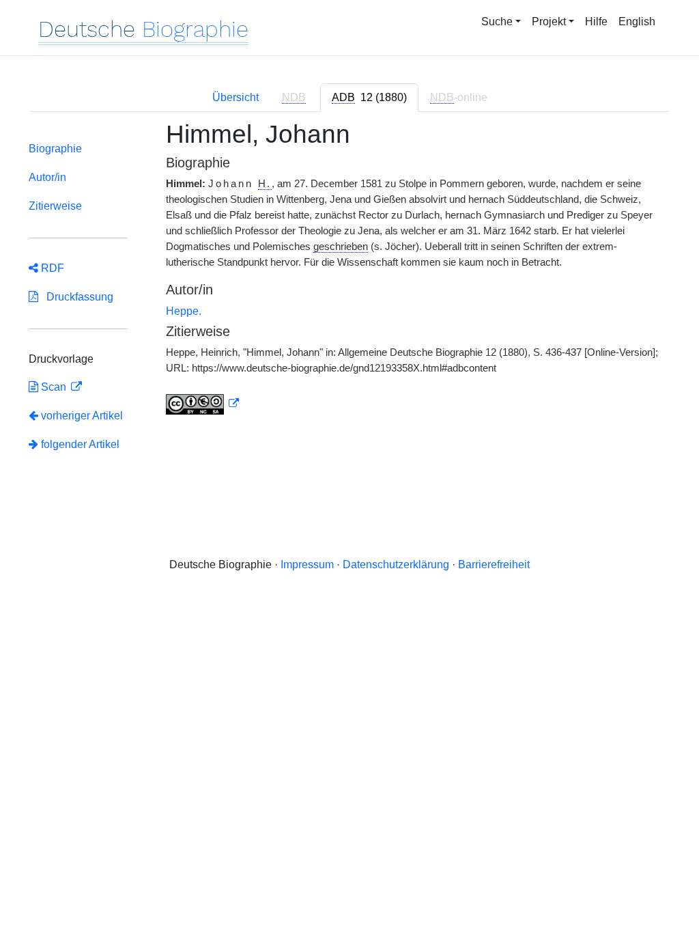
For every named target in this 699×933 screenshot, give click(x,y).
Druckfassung (75, 297)
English (636, 21)
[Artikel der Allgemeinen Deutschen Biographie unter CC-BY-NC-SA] (203, 403)
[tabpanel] (349, 300)
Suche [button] (497, 21)
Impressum (307, 564)
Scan (53, 387)
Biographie (55, 148)
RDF (51, 268)
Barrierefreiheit (494, 564)
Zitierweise (55, 206)
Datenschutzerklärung (396, 564)
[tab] (369, 97)
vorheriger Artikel (82, 415)
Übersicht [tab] (235, 97)
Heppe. (183, 311)
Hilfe (596, 21)
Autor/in (47, 177)
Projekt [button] (549, 21)
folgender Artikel (78, 444)
